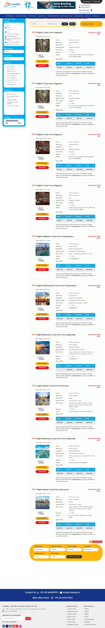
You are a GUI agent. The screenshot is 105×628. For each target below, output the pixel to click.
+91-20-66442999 (85, 5)
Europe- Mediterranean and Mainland (14, 39)
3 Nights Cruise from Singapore (48, 33)
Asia (8, 32)
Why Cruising (10, 16)
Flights (87, 608)
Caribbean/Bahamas (12, 36)
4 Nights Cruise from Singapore (48, 135)
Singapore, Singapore (12, 100)
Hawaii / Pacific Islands (13, 44)
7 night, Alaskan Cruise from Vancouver (52, 386)
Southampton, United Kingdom (12, 103)
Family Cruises (72, 616)
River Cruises (71, 619)
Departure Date (56, 546)
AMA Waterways (11, 66)
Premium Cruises (72, 611)
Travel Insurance (89, 619)
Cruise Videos (64, 16)
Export (73, 24)
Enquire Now (96, 1)
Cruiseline (87, 546)
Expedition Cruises (73, 624)
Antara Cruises (10, 69)
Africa (8, 25)
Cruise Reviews (86, 1)
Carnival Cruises (11, 82)
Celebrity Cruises (11, 84)
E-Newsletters (79, 16)
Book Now (42, 65)
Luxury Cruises (72, 608)
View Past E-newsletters (9, 622)
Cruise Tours (41, 16)
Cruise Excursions (52, 16)
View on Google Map (11, 611)
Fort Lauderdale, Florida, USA (13, 97)
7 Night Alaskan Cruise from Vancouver (52, 490)
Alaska (8, 27)
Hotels (87, 611)
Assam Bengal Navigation (13, 73)
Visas (86, 616)
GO (28, 618)
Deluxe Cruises (72, 614)
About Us (87, 16)
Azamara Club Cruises (12, 80)
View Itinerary (42, 61)
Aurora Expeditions (12, 75)
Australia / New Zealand (13, 34)
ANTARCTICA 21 (11, 71)
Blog (71, 16)
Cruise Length (72, 546)
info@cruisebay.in (85, 7)
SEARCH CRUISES (73, 556)
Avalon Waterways (11, 78)
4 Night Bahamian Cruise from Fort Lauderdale (55, 335)
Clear (64, 24)
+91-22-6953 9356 (84, 12)
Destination (38, 546)
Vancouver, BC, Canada (13, 105)
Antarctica (9, 29)
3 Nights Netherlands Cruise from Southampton (56, 286)
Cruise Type (55, 553)
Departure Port (39, 553)
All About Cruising (21, 16)
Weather (87, 622)
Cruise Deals (32, 16)
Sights (86, 614)
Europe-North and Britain (13, 42)
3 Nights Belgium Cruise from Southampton (54, 236)
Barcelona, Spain (11, 94)
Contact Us (95, 16)
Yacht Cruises (71, 622)
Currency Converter (90, 624)
